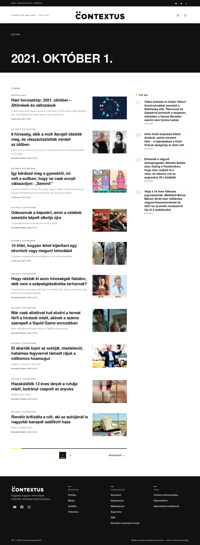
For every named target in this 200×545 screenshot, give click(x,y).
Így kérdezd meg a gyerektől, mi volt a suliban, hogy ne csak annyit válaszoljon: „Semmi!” (43, 178)
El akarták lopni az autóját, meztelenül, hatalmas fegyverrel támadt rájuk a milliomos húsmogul (47, 353)
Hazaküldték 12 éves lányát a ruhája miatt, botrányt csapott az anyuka (44, 386)
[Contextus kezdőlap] (100, 15)
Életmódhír (28, 168)
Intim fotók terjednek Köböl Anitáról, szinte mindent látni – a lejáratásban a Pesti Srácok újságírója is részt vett (164, 139)
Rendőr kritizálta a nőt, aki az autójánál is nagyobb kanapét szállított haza (49, 419)
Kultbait (16, 129)
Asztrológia (18, 95)
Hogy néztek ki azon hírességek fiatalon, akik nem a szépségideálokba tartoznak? (49, 281)
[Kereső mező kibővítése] (177, 15)
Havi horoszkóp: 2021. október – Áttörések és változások (41, 102)
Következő (117, 455)
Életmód (16, 168)
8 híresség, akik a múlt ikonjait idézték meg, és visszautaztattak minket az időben (46, 139)
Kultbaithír (29, 129)
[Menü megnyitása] (185, 15)
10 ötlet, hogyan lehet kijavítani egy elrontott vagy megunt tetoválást (44, 247)
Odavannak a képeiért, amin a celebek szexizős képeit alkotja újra (46, 214)
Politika (148, 124)
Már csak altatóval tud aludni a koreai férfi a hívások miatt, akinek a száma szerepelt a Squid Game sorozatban (45, 318)
